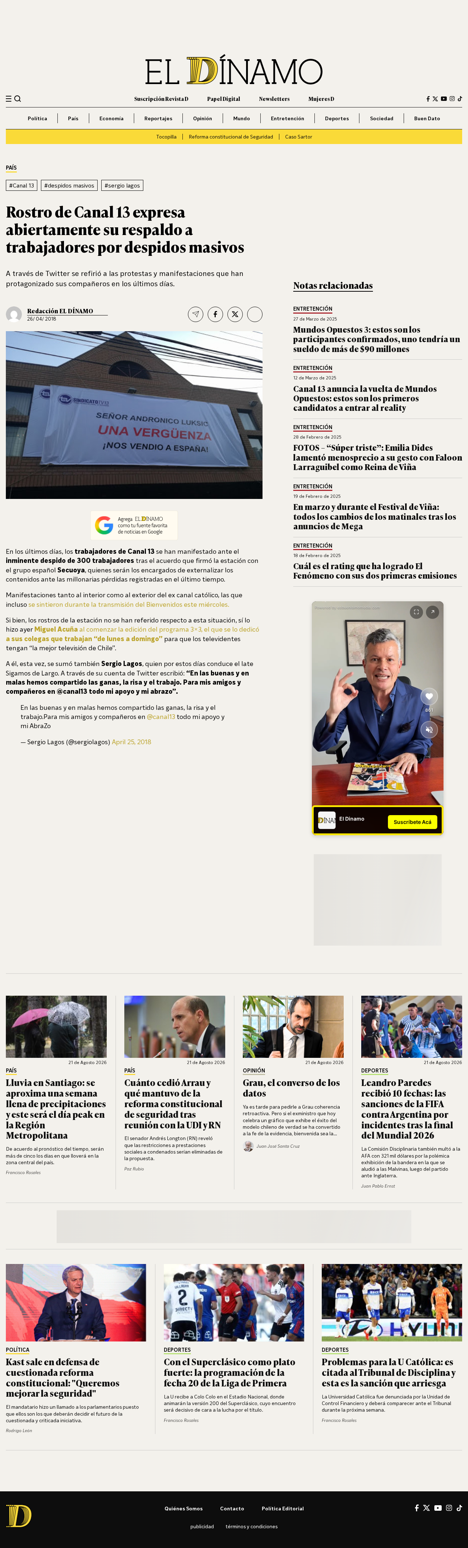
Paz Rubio (134, 1169)
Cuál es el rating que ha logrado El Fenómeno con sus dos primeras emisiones (375, 570)
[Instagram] (452, 98)
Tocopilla (166, 136)
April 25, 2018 (131, 742)
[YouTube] (444, 98)
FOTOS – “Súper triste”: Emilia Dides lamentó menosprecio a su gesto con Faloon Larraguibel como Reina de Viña (377, 457)
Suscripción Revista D (161, 98)
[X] (426, 1508)
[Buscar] (17, 98)
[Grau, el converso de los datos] (293, 1027)
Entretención (287, 118)
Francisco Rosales (23, 1172)
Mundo (241, 118)
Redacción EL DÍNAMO (60, 310)
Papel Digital (223, 98)
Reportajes (158, 118)
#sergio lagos (122, 185)
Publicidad (202, 1526)
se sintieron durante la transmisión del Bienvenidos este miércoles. (129, 604)
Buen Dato (427, 118)
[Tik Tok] (459, 1508)
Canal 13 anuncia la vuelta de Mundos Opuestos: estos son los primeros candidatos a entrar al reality (365, 398)
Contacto (232, 1508)
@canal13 (161, 716)
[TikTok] (460, 98)
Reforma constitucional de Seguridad (231, 136)
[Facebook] (428, 99)
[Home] (234, 69)
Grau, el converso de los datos (291, 1087)
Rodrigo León (19, 1430)
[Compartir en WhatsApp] (255, 314)
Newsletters (274, 98)
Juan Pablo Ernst (378, 1186)
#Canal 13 (21, 185)
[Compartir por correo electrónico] (195, 314)
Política (37, 118)
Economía (111, 118)
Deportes (337, 118)
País (73, 118)
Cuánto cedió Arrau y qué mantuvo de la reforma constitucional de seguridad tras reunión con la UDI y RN (173, 1103)
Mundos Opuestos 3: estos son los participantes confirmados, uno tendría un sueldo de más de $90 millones (376, 339)
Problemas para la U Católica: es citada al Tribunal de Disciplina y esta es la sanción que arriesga (388, 1372)
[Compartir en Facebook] (215, 314)
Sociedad (381, 118)
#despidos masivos (69, 185)
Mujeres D (321, 98)
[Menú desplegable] (8, 99)
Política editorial (283, 1508)
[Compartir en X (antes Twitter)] (235, 314)
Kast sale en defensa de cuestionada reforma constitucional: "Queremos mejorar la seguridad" (63, 1377)
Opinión (202, 118)
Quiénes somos (184, 1508)
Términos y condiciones (252, 1526)
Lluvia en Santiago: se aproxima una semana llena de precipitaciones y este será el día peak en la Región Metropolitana (56, 1108)
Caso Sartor (298, 136)
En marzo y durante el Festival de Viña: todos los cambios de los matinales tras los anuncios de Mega (374, 516)
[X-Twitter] (435, 98)
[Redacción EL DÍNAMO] (14, 314)
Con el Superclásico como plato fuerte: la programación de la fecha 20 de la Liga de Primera (229, 1372)
